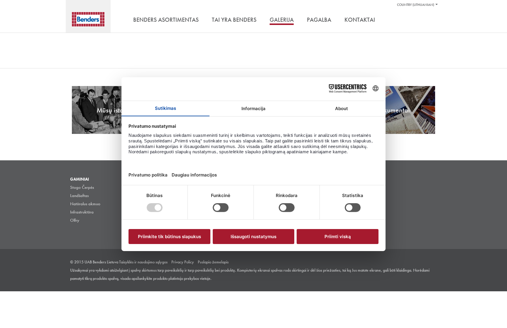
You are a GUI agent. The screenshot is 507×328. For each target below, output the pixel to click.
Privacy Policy (182, 262)
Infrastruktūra (82, 212)
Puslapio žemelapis (213, 262)
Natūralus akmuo (85, 204)
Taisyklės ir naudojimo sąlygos (143, 262)
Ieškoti (432, 20)
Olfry (74, 220)
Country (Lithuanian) (415, 4)
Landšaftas (79, 196)
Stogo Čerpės (82, 187)
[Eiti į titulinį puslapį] (88, 19)
